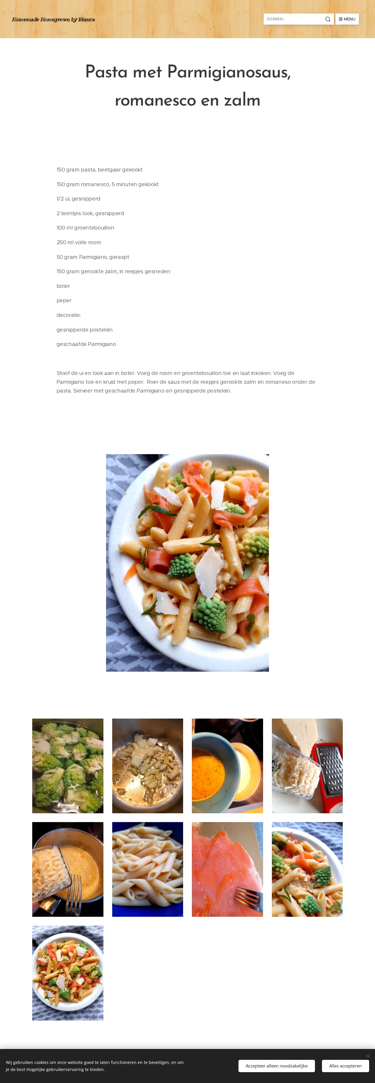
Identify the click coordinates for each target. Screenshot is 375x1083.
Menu (349, 19)
